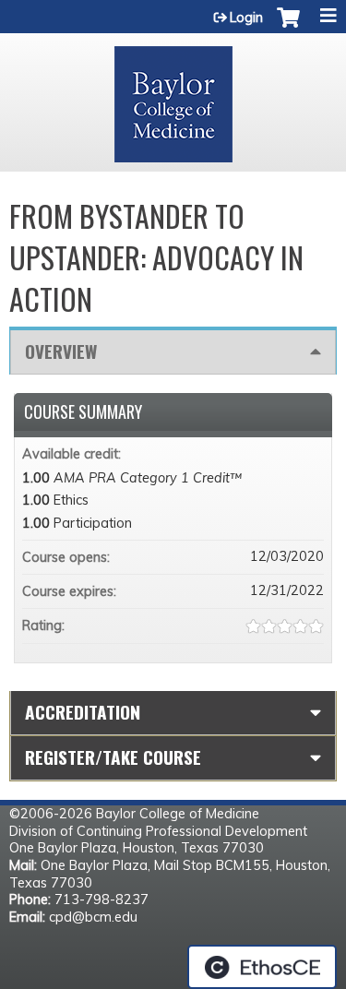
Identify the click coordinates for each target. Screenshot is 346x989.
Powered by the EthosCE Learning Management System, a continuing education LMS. (262, 967)
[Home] (173, 97)
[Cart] (288, 26)
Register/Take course (113, 757)
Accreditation (82, 711)
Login (246, 17)
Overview (61, 351)
